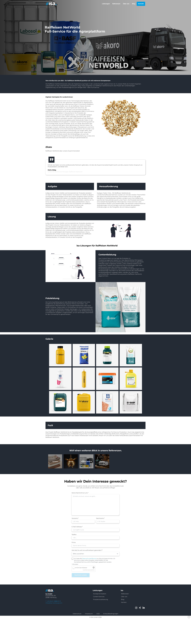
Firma (74, 542)
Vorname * (75, 518)
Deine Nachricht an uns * (80, 493)
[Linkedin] (144, 608)
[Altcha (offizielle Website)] (93, 568)
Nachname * (100, 518)
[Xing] (140, 608)
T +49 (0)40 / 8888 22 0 (53, 601)
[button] (106, 4)
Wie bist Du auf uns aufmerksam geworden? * (87, 550)
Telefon (74, 534)
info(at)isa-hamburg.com (54, 603)
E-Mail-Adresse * (77, 527)
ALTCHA (92, 569)
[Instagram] (136, 608)
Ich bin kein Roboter (81, 567)
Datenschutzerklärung (89, 558)
